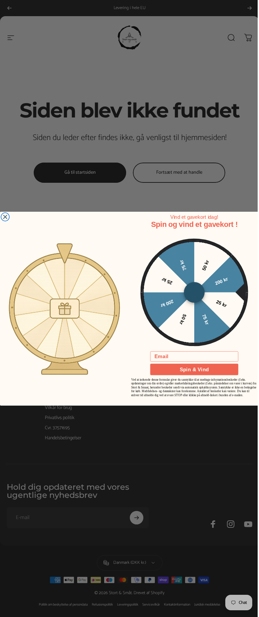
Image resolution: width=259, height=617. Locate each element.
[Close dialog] (5, 217)
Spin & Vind (194, 369)
